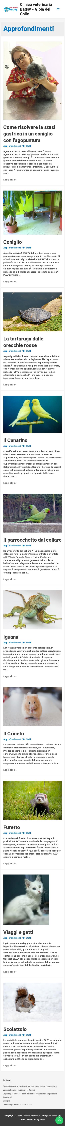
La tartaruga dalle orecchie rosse (17, 1105)
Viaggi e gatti (18, 932)
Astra (42, 1119)
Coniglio (12, 242)
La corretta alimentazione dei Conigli (19, 1090)
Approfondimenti (12, 146)
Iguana (10, 637)
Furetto (11, 827)
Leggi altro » (9, 179)
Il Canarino (15, 440)
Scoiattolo (15, 1029)
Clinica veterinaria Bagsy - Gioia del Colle (36, 9)
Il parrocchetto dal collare (32, 540)
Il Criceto (13, 734)
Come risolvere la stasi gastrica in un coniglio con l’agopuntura (29, 133)
